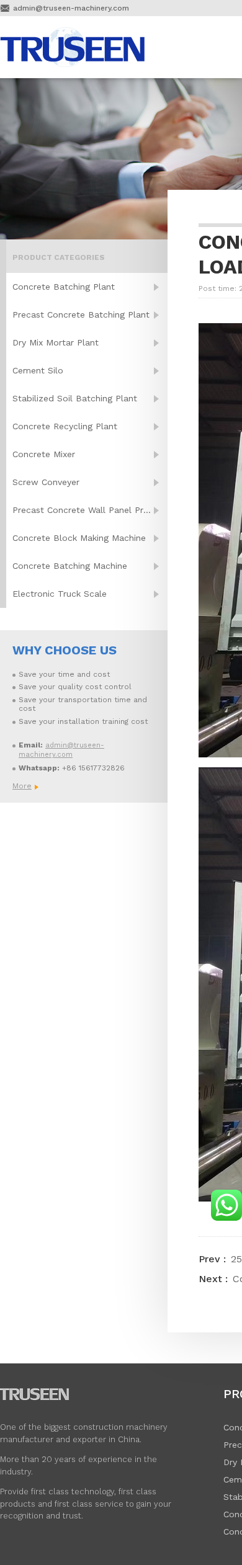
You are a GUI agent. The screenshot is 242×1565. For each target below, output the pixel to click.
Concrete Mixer (43, 454)
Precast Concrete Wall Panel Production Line (90, 510)
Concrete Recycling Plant (64, 426)
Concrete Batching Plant (63, 287)
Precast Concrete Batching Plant (81, 314)
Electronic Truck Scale (59, 594)
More (21, 786)
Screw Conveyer (45, 482)
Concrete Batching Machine (69, 566)
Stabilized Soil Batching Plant (74, 398)
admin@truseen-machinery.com (71, 8)
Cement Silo (37, 370)
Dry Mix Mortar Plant (55, 342)
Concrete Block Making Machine (79, 538)
